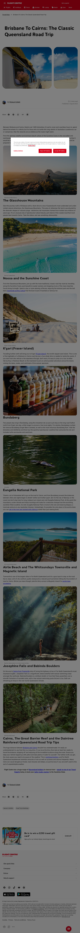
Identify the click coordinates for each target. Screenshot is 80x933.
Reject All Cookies (45, 151)
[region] (40, 147)
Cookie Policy (31, 145)
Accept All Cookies (60, 151)
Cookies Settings (18, 150)
